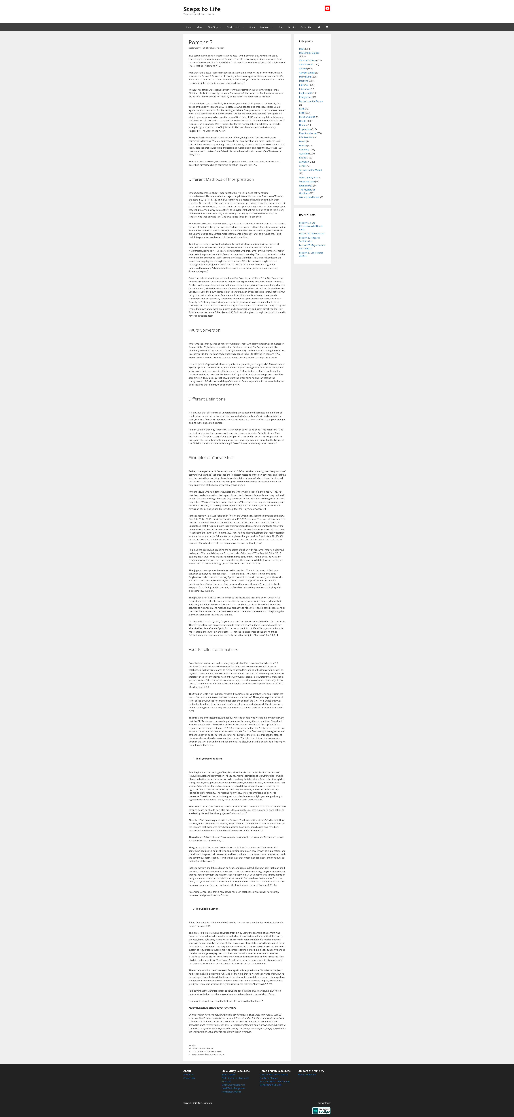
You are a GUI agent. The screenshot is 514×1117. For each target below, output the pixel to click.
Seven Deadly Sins (308, 177)
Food (302, 112)
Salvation (304, 161)
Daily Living (305, 76)
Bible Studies (228, 1074)
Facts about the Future (311, 101)
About (200, 27)
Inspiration (305, 129)
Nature (303, 145)
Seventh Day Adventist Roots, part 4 (208, 1054)
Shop (280, 27)
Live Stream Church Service (274, 1074)
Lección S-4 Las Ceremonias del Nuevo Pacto (311, 226)
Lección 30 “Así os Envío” (312, 233)
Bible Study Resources (233, 1084)
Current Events (307, 72)
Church (303, 68)
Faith (302, 108)
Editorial (303, 84)
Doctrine (303, 80)
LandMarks (265, 27)
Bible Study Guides (309, 52)
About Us (188, 1074)
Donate (291, 27)
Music (302, 141)
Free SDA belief (307, 116)
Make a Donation (307, 1074)
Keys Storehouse (307, 133)
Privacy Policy (324, 1102)
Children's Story (307, 60)
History (303, 124)
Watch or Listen (234, 27)
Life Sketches (306, 137)
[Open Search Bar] (319, 27)
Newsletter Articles (231, 1091)
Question (304, 153)
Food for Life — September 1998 (206, 1051)
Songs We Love (307, 181)
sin (212, 1048)
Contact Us (306, 27)
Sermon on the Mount (310, 169)
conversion (196, 1048)
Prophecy (304, 149)
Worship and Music (309, 197)
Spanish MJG (306, 185)
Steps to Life (202, 9)
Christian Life (306, 64)
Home (189, 27)
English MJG (305, 92)
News (252, 27)
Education (304, 88)
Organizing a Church (270, 1084)
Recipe (302, 157)
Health (302, 120)
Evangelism (305, 97)
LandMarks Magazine (233, 1088)
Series (302, 165)
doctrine (206, 1048)
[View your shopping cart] (327, 27)
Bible (194, 1045)
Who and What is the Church (275, 1081)
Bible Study (213, 27)
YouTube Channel (269, 1078)
